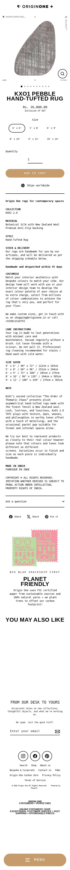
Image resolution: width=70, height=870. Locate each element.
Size (35, 119)
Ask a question (16, 501)
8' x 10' (15, 139)
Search (23, 765)
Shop (33, 765)
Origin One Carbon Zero (24, 775)
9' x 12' (33, 139)
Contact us (44, 770)
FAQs (57, 770)
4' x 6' (16, 128)
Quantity (12, 151)
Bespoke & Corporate (22, 770)
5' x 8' (34, 128)
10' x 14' (53, 139)
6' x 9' (51, 128)
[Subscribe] (57, 731)
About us (45, 765)
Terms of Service (35, 780)
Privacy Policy (51, 775)
